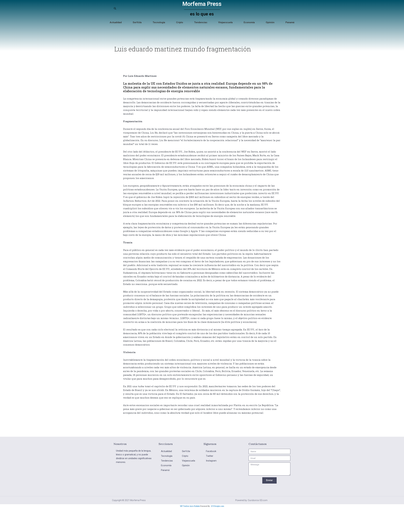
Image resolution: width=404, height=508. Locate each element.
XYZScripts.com (217, 506)
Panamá (289, 22)
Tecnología (159, 22)
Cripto (179, 22)
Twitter (209, 456)
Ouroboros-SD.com (257, 500)
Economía (249, 22)
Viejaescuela (225, 22)
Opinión (270, 22)
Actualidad (116, 22)
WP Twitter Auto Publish (190, 506)
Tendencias (200, 22)
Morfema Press (202, 4)
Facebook (211, 451)
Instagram (211, 460)
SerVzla (137, 22)
